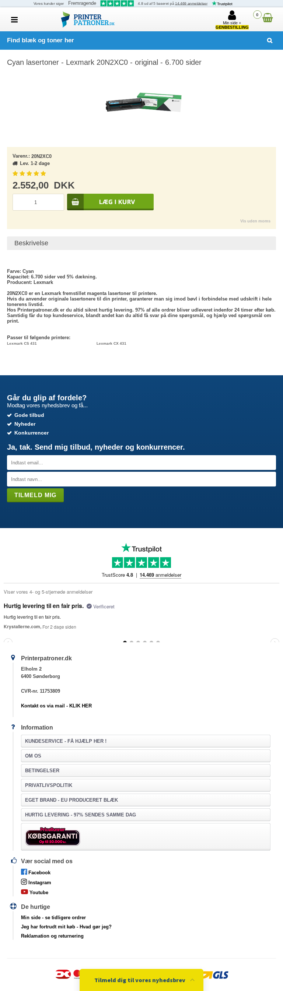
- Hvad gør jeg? (66, 926)
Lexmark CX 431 (111, 343)
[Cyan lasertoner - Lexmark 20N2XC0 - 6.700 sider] (141, 103)
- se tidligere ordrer (53, 917)
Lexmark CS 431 (22, 343)
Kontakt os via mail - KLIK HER (56, 706)
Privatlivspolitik (48, 785)
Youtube (38, 892)
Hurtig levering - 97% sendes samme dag (80, 815)
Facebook (38, 872)
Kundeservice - (65, 741)
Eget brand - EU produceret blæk (71, 800)
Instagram (39, 882)
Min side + (232, 25)
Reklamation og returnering (52, 936)
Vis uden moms (255, 221)
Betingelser (42, 770)
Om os (33, 756)
